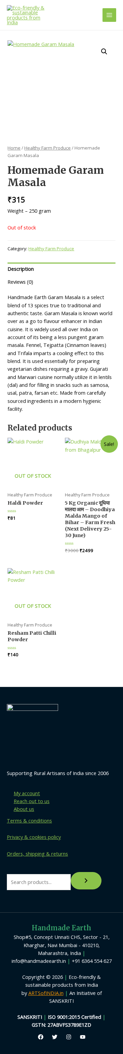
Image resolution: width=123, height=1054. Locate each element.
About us (24, 808)
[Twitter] (54, 1037)
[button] (104, 51)
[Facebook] (40, 1037)
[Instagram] (68, 1037)
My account (27, 793)
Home (14, 148)
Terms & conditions (29, 820)
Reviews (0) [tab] (20, 281)
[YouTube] (82, 1037)
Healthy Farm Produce (47, 148)
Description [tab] (21, 268)
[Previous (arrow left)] (12, 527)
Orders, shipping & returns (37, 853)
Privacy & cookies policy (34, 836)
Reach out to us (32, 801)
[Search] (86, 881)
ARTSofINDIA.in (46, 992)
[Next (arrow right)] (111, 527)
